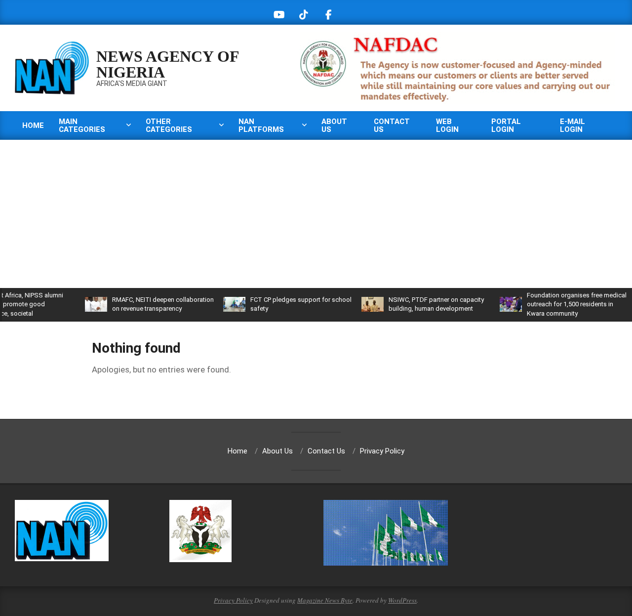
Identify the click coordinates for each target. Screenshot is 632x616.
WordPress (402, 600)
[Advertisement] (316, 214)
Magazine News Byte (325, 600)
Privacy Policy (233, 600)
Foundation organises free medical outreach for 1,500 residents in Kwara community (565, 304)
